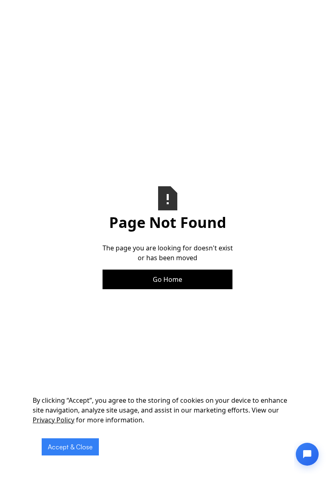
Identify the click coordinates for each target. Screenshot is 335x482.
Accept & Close (70, 447)
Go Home (167, 279)
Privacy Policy (53, 419)
